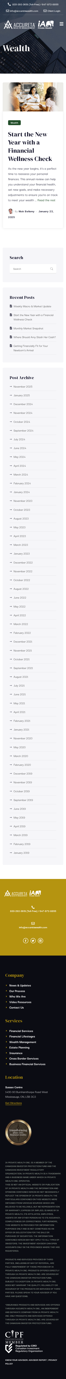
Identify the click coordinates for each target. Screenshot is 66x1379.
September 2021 (23, 668)
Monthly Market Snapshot (28, 328)
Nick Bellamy (27, 211)
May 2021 (19, 703)
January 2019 (21, 852)
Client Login (54, 11)
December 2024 (23, 404)
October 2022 (22, 580)
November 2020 (23, 738)
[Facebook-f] (25, 940)
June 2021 (20, 694)
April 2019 (20, 826)
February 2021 (22, 720)
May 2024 (20, 456)
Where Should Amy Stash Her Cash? (35, 337)
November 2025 (23, 386)
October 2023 (22, 509)
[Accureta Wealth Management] (29, 25)
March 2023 (21, 544)
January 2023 (22, 553)
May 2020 (20, 747)
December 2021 (23, 641)
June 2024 (20, 448)
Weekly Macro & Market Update (32, 306)
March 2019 (21, 835)
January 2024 (22, 492)
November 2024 (23, 412)
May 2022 (20, 606)
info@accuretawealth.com (24, 11)
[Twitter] (33, 940)
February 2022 (22, 632)
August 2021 (21, 676)
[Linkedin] (40, 940)
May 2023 (20, 527)
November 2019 (23, 782)
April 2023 (20, 536)
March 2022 (21, 624)
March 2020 (21, 756)
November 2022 (23, 571)
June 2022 (20, 597)
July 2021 (19, 685)
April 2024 (20, 465)
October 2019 (22, 791)
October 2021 (22, 659)
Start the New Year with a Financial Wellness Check (30, 146)
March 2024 (21, 474)
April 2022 (20, 615)
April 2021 (19, 712)
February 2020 (22, 764)
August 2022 (21, 588)
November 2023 (23, 500)
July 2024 (19, 439)
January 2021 (21, 729)
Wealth (14, 122)
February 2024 (22, 483)
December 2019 (23, 773)
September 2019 (23, 800)
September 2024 (23, 430)
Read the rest (46, 200)
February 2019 (22, 844)
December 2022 (23, 562)
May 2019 (19, 817)
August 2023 (21, 518)
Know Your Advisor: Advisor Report (26, 1359)
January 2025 (22, 395)
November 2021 (23, 650)
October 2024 (22, 421)
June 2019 (20, 808)
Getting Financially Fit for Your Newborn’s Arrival (31, 348)
